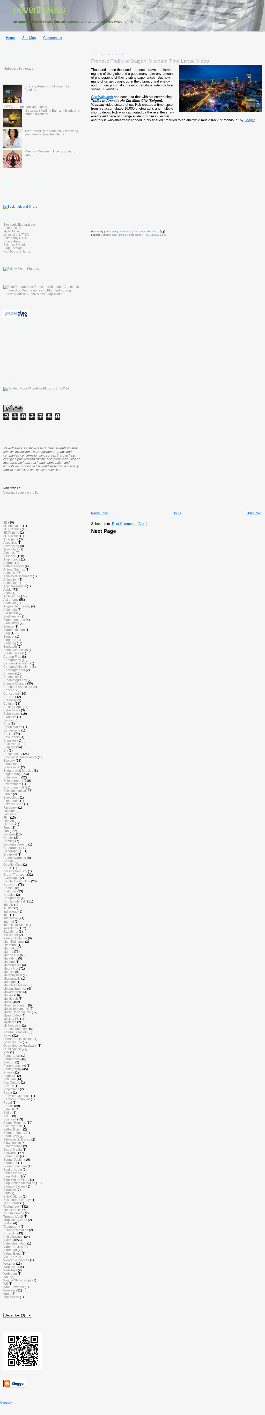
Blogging (9, 643)
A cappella (10, 539)
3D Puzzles (11, 536)
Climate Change (14, 683)
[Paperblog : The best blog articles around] (16, 317)
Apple (7, 589)
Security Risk (12, 1126)
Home (10, 38)
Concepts (10, 690)
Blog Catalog (12, 248)
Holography (11, 898)
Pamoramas (11, 1055)
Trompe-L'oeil (13, 1216)
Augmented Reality (16, 606)
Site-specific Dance (17, 1139)
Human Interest (14, 901)
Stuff (6, 1193)
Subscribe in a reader (19, 68)
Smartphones (12, 1146)
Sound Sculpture (15, 1166)
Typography (11, 1226)
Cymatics (9, 717)
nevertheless (39, 9)
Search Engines (14, 1122)
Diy (5, 750)
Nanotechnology (15, 1028)
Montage (9, 981)
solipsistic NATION (16, 234)
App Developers (14, 586)
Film (6, 817)
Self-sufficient (12, 1129)
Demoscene (11, 730)
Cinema (8, 673)
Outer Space (12, 1049)
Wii (5, 1283)
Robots (8, 1106)
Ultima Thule (12, 228)
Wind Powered (13, 1287)
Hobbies (9, 894)
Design (8, 733)
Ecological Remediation (20, 757)
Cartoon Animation (16, 663)
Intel (6, 914)
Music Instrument (15, 1005)
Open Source (12, 1042)
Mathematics (12, 965)
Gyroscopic (11, 878)
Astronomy (10, 599)
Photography (135, 234)
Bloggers (9, 639)
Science (9, 1119)
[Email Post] (162, 231)
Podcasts (9, 1075)
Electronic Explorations (19, 224)
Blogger (8, 636)
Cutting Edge (12, 707)
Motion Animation (15, 985)
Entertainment (109, 234)
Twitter (7, 1223)
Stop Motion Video (16, 1179)
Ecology (9, 760)
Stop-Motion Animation (19, 1183)
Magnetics (10, 948)
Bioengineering (14, 619)
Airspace (9, 556)
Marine (8, 951)
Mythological (12, 1025)
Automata (10, 609)
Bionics (8, 626)
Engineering (12, 774)
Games (8, 837)
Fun (6, 831)
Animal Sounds (14, 569)
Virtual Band (12, 1253)
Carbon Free (12, 656)
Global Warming (14, 857)
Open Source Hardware (20, 1045)
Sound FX (10, 1163)
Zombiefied (11, 1297)
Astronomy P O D (15, 238)
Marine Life (11, 955)
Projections (11, 1089)
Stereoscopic (12, 1173)
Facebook (10, 807)
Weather (9, 1263)
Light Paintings (13, 941)
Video (163, 234)
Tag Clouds (11, 1203)
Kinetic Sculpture (15, 938)
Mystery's (9, 1022)
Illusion (8, 908)
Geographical (13, 847)
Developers (11, 737)
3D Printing (11, 532)
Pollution (9, 1079)
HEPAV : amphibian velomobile (25, 106)
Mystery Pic (11, 1018)
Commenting (52, 38)
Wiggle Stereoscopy (17, 1280)
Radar (7, 1092)
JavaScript (10, 931)
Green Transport (14, 874)
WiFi (6, 1277)
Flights (8, 824)
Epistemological (14, 790)
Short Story (11, 1136)
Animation (10, 579)
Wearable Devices (16, 1260)
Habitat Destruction (16, 881)
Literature (10, 945)
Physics (8, 1072)
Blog (6, 633)
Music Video (12, 1015)
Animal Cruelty (13, 566)
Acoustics (10, 542)
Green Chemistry (15, 871)
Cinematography (15, 680)
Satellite (9, 1109)
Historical (10, 891)
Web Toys (10, 1270)
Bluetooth (10, 646)
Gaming (8, 841)
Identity (8, 904)
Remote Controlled (16, 1099)
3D (5, 522)
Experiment (11, 800)
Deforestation (12, 727)
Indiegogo (10, 911)
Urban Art (10, 1233)
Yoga (7, 1293)
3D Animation (12, 525)
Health (8, 888)
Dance (8, 720)
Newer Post (99, 513)
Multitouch (10, 998)
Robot (7, 1102)
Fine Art (8, 821)
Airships (9, 552)
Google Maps (12, 864)
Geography (11, 851)
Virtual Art (10, 1250)
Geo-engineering (15, 844)
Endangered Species (18, 770)
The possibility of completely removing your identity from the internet (51, 132)
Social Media (12, 1149)
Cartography (12, 660)
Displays (9, 747)
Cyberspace (11, 713)
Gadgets (9, 834)
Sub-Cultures (12, 1196)
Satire (7, 1112)
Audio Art (9, 603)
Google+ (6, 1402)
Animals (9, 572)
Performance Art (14, 1065)
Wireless (9, 1290)
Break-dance (12, 653)
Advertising (11, 546)
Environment (12, 784)
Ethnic (7, 794)
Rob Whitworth (102, 97)
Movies (8, 995)
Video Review (13, 1246)
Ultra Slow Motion (15, 1230)
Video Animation (14, 1243)
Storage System (14, 1186)
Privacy (8, 1085)
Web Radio (11, 1266)
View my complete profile (21, 492)
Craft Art (8, 696)
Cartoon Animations (17, 666)
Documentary (12, 753)
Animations (11, 582)
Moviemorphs (13, 992)
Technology (11, 1206)
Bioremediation (14, 629)
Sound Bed (11, 1156)
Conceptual (11, 693)
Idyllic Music (11, 231)
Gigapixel (10, 854)
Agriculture (11, 549)
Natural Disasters (15, 1032)
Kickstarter (10, 935)
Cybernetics (11, 710)
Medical (8, 971)
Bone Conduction (15, 650)
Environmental (13, 787)
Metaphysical (12, 975)
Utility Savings (13, 1236)
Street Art (9, 1189)
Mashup (9, 961)
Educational (11, 767)
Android (8, 562)
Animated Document (17, 576)
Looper (250, 120)
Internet (8, 921)
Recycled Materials (16, 1095)
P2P (6, 1052)
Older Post (254, 513)
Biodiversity (11, 616)
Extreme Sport (13, 804)
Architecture (11, 596)
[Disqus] (176, 308)
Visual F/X (10, 1256)
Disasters (10, 740)
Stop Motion (11, 1176)
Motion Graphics (14, 988)
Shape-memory (14, 1132)
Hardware (10, 884)
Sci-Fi (7, 1116)
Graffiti (7, 867)
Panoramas (11, 1059)
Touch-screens (13, 1213)
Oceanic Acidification (18, 1038)
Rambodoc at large (16, 251)
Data (6, 723)
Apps (7, 593)
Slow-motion (12, 1142)
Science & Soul (14, 244)
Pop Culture (11, 1082)
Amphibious (11, 559)
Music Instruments (16, 1008)
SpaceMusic (12, 241)
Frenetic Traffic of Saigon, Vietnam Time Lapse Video (150, 61)
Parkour (8, 1062)
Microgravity (11, 978)
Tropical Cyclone (15, 1220)
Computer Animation (17, 686)
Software (9, 1152)
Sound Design (13, 1159)
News (7, 1035)
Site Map (29, 38)
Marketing (10, 958)
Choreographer (14, 670)
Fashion (9, 810)
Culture (8, 703)
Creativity (10, 700)
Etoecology (11, 797)
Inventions (10, 928)
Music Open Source (17, 1012)
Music (122, 234)
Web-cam (10, 1273)
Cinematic (10, 676)
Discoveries (11, 743)
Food (7, 827)
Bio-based (10, 613)
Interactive (10, 918)
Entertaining (11, 777)
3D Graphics (12, 529)
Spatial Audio (12, 1169)
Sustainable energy (17, 1199)
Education (10, 764)
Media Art (10, 968)
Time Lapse (151, 234)
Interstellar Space (15, 924)
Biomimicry (11, 623)
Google (8, 861)
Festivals (9, 814)
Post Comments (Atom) (130, 524)
